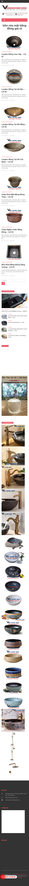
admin (13, 65)
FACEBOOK (5, 345)
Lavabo (3, 51)
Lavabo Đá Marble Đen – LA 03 (16, 322)
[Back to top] (24, 882)
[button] (2, 1)
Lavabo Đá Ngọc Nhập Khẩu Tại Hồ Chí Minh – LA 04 (17, 329)
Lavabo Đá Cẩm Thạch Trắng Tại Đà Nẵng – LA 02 (17, 316)
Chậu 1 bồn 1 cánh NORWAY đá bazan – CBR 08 (14, 311)
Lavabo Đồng (9, 51)
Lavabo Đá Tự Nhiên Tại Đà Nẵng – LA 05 (17, 336)
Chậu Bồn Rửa (5, 309)
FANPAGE (5, 808)
